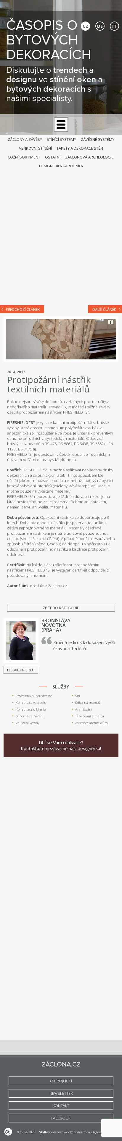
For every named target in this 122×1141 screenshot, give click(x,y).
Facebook (110, 322)
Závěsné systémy (97, 139)
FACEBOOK (61, 1118)
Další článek (104, 309)
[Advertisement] (61, 235)
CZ (86, 26)
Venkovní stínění (35, 148)
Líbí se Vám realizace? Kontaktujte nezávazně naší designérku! (61, 745)
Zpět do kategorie (61, 607)
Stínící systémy (61, 139)
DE (100, 26)
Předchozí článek (23, 309)
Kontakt (61, 1105)
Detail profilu (21, 670)
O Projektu (61, 1081)
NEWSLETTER (61, 1093)
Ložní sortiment (24, 157)
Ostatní (52, 157)
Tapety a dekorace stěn (80, 148)
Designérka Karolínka (61, 166)
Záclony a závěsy (25, 139)
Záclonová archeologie (89, 157)
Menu (61, 124)
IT (114, 26)
